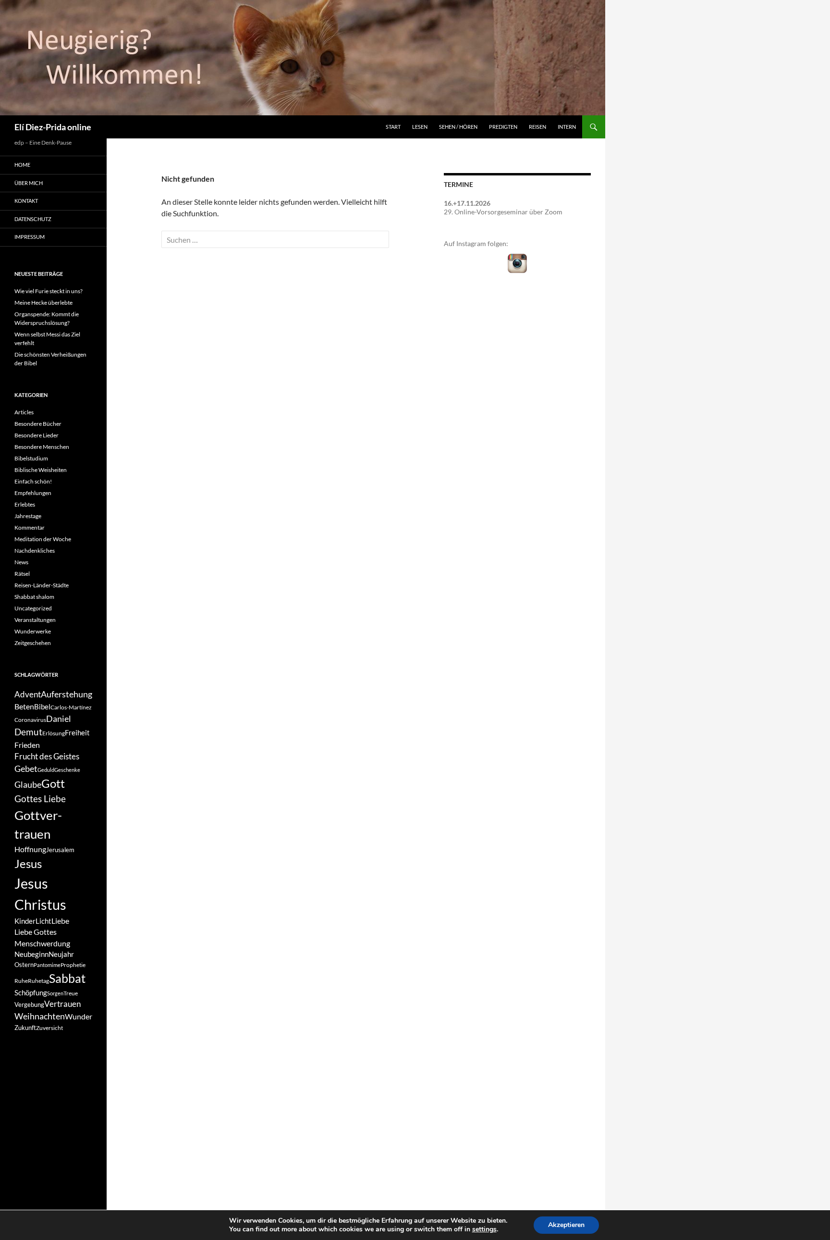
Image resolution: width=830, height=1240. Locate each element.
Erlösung (53, 733)
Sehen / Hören (458, 127)
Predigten (503, 127)
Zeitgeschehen (32, 642)
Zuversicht (49, 1027)
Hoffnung (30, 849)
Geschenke (67, 770)
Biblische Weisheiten (40, 469)
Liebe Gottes (35, 931)
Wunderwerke (32, 631)
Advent (27, 694)
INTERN (567, 127)
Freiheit (77, 733)
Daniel (58, 718)
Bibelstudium (31, 458)
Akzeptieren (566, 1224)
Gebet (25, 769)
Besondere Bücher (37, 423)
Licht (43, 921)
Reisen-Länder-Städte (41, 585)
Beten (24, 706)
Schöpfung (30, 993)
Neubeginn (31, 954)
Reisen (537, 127)
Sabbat (67, 978)
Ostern (24, 964)
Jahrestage (27, 516)
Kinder (25, 921)
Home (22, 164)
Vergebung (29, 1004)
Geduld (45, 770)
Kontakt (26, 201)
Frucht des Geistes (46, 756)
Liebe (60, 920)
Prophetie (73, 964)
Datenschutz (32, 219)
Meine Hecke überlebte (43, 302)
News (21, 562)
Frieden (27, 744)
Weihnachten (39, 1016)
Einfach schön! (33, 481)
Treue (70, 993)
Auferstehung (66, 694)
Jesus (28, 863)
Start (393, 127)
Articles (24, 412)
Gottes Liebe (40, 798)
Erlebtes (24, 504)
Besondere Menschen (41, 446)
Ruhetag (38, 980)
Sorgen (55, 993)
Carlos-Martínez (71, 707)
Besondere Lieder (36, 435)
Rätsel (22, 573)
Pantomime (47, 965)
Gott (53, 783)
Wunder (78, 1016)
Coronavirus (30, 719)
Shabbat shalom (34, 596)
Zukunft (25, 1027)
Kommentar (29, 527)
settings (484, 1229)
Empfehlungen (32, 492)
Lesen (419, 127)
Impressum (29, 237)
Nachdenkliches (34, 550)
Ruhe (21, 980)
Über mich (28, 183)
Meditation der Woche (42, 539)
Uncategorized (33, 608)
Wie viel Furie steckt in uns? (48, 291)
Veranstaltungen (35, 619)
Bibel (42, 707)
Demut (28, 731)
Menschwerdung (42, 943)
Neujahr (61, 954)
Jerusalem (60, 850)
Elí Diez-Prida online (52, 127)
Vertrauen (62, 1004)
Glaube (27, 785)
